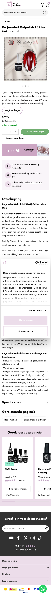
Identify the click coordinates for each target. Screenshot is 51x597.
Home (7, 21)
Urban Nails (14, 31)
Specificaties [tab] (11, 402)
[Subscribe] (46, 528)
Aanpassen (23, 331)
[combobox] (25, 12)
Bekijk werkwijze (12, 110)
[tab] (25, 561)
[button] (30, 441)
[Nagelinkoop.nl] (14, 4)
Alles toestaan (26, 320)
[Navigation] (4, 5)
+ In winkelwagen (18, 488)
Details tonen (35, 310)
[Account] (42, 5)
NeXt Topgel (11, 469)
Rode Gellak (10, 419)
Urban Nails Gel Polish (35, 419)
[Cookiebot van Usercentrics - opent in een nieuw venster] (36, 263)
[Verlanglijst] (38, 5)
